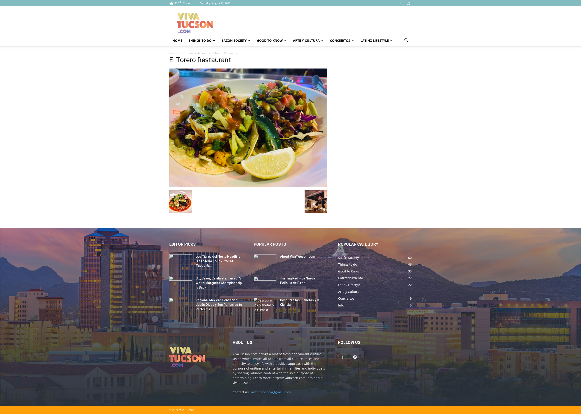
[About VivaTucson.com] (265, 262)
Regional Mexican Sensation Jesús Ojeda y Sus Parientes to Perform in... (219, 304)
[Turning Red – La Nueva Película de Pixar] (265, 284)
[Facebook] (400, 3)
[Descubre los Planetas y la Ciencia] (265, 306)
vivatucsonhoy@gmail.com (271, 392)
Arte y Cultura (306, 40)
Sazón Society (234, 40)
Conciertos (340, 40)
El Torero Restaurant (194, 53)
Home (177, 40)
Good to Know (270, 40)
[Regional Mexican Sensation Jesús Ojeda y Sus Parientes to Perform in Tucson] (180, 306)
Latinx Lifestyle (374, 40)
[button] (406, 41)
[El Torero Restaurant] (248, 186)
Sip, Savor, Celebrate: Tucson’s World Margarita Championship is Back (219, 283)
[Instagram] (408, 3)
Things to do (200, 40)
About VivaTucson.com (297, 256)
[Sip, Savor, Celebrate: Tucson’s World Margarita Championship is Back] (180, 284)
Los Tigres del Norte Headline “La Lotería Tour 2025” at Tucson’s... (218, 261)
